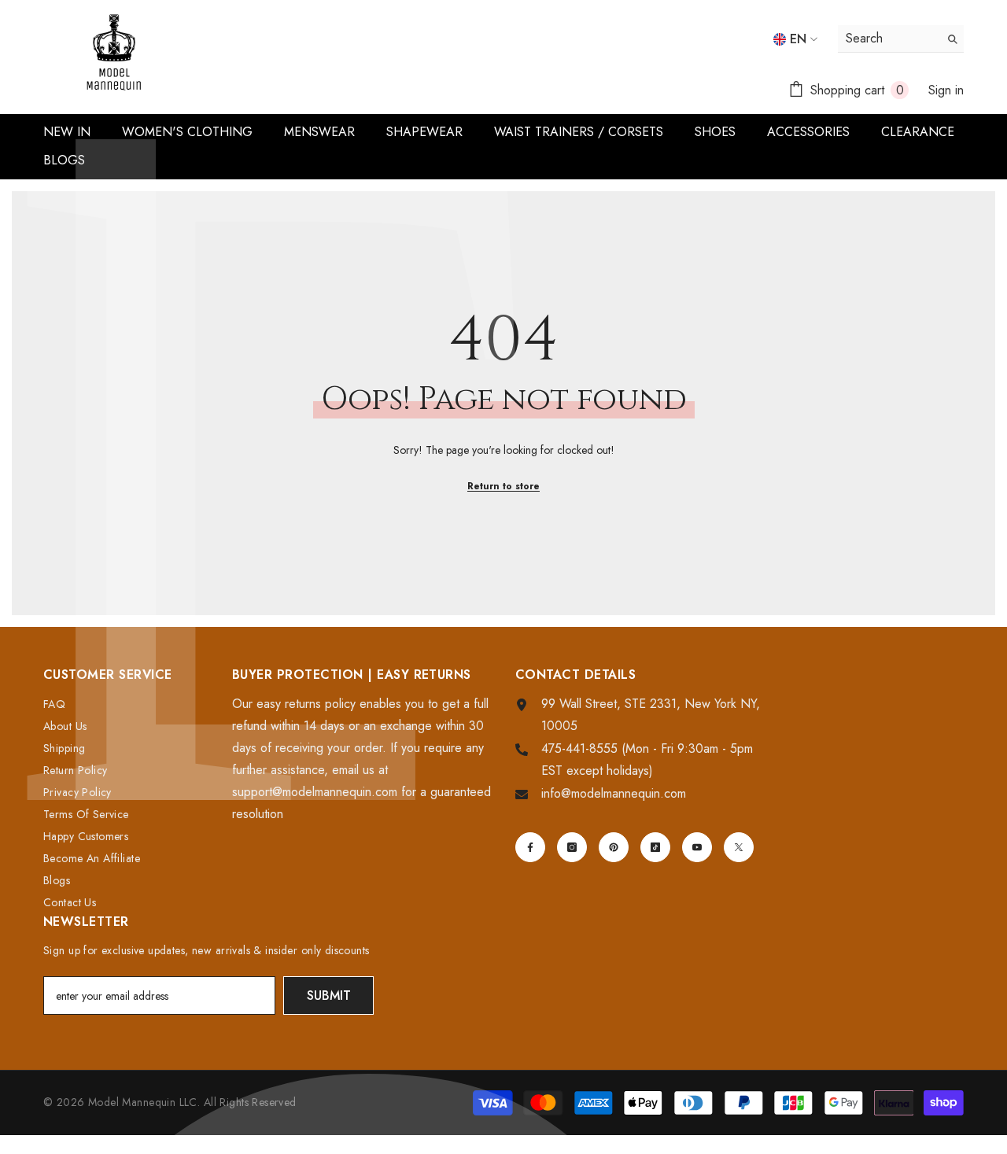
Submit (329, 995)
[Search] (901, 39)
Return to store (503, 486)
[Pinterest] (614, 847)
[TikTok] (655, 847)
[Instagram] (572, 847)
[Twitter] (739, 847)
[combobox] (888, 38)
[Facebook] (530, 847)
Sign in (946, 90)
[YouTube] (697, 847)
